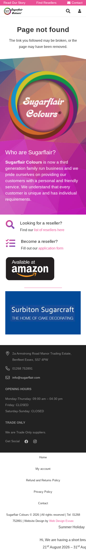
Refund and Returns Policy (43, 480)
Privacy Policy (43, 491)
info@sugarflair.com (26, 377)
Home (43, 457)
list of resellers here (49, 230)
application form (50, 248)
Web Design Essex (61, 521)
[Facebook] (26, 441)
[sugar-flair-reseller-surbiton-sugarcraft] (43, 312)
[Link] (13, 11)
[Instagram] (35, 441)
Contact (43, 503)
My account (43, 468)
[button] (68, 11)
